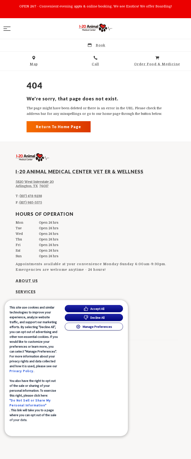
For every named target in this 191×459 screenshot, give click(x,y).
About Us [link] (27, 281)
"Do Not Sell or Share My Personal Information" (30, 402)
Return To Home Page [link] (58, 126)
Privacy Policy (22, 371)
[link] (95, 28)
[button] (6, 29)
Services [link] (26, 292)
